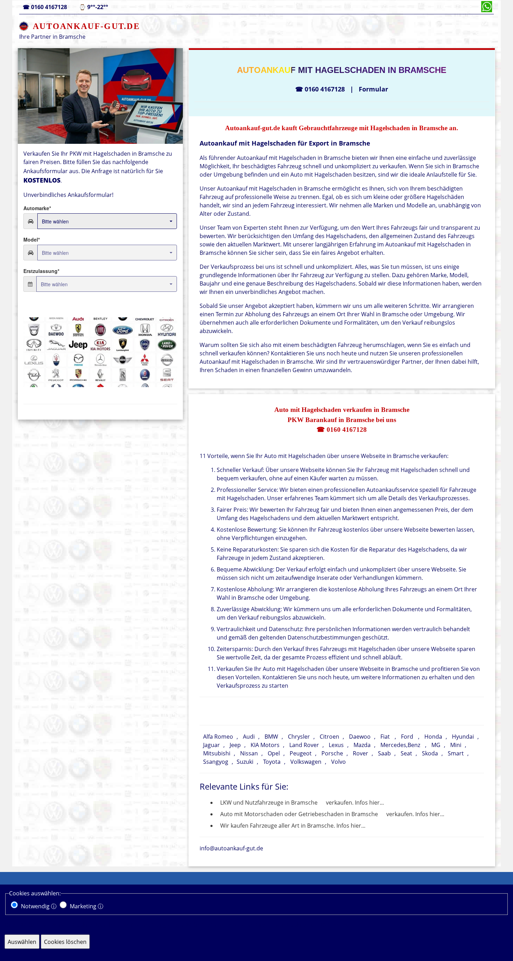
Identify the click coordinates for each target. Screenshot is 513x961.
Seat (406, 753)
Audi (249, 736)
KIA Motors (265, 745)
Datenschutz (337, 925)
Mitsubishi (216, 753)
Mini (455, 745)
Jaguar (211, 745)
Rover (360, 753)
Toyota (272, 762)
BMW (271, 736)
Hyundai (463, 736)
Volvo (338, 762)
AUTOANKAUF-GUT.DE (86, 26)
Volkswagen (305, 762)
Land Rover (304, 745)
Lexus (336, 745)
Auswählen (22, 942)
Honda (433, 736)
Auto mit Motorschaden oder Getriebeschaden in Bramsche (299, 814)
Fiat (385, 736)
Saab (384, 753)
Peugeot (301, 753)
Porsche (332, 753)
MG (435, 745)
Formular (373, 89)
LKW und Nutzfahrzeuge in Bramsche (269, 802)
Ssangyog (215, 762)
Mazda (362, 745)
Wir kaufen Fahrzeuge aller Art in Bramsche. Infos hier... (292, 825)
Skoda (430, 753)
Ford (407, 736)
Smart (456, 753)
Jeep (235, 745)
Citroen (329, 736)
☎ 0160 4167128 (342, 429)
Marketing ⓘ (86, 906)
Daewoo (360, 736)
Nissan (249, 753)
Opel (274, 753)
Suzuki (245, 762)
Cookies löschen (65, 942)
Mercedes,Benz (400, 745)
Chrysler (299, 736)
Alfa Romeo (218, 736)
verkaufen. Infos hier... (355, 802)
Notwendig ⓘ (39, 906)
